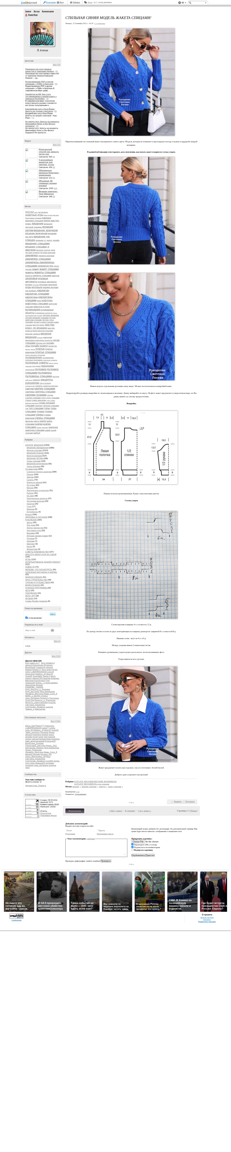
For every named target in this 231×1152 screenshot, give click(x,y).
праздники (47, 365)
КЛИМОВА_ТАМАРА (34, 687)
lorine (27, 672)
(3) (54, 178)
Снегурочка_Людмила (35, 707)
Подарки (30, 538)
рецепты (47, 379)
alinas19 (29, 665)
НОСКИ (29, 212)
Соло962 (49, 761)
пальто (27, 349)
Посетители (45, 813)
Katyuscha (49, 726)
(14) (55, 188)
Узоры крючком (33, 466)
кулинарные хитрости (43, 313)
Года (47, 681)
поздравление (33, 357)
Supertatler (37, 676)
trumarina (55, 739)
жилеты (29, 275)
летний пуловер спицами (43, 322)
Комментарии (48, 11)
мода (35, 331)
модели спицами (45, 331)
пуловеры (45, 372)
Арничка (47, 678)
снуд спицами (52, 398)
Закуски (30, 477)
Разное (30, 474)
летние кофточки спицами (40, 319)
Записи (28, 11)
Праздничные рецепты (37, 498)
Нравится (178, 801)
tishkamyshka (45, 739)
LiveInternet (29, 3)
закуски (55, 275)
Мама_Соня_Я (50, 694)
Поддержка (179, 2)
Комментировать (75, 811)
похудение (36, 366)
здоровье (31, 278)
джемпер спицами (38, 258)
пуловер (41, 369)
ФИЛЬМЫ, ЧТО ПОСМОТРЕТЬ (38, 570)
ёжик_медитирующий (34, 741)
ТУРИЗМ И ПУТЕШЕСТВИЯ (37, 582)
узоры (40, 414)
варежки (46, 218)
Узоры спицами (34, 461)
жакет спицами (49, 269)
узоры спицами (45, 418)
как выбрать (31, 291)
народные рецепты (43, 340)
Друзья (36, 11)
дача (53, 250)
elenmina (37, 735)
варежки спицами (34, 220)
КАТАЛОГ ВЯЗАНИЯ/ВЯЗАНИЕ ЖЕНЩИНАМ (95, 781)
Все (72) (56, 145)
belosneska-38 (39, 665)
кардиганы (31, 297)
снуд (43, 398)
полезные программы (34, 360)
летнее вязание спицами (37, 318)
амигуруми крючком (51, 215)
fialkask (28, 670)
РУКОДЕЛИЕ (31, 520)
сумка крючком (38, 400)
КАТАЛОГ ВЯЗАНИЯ (34, 445)
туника (40, 411)
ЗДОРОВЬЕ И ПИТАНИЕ (36, 517)
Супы (29, 506)
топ (26, 408)
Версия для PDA (207, 918)
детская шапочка (47, 253)
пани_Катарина (32, 698)
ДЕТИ (27, 590)
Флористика (32, 549)
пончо (51, 363)
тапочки (38, 405)
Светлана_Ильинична (35, 705)
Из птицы (31, 485)
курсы (55, 313)
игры (28, 287)
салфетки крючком (50, 386)
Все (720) (56, 656)
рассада (55, 376)
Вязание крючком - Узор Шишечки (48, 192)
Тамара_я (29, 709)
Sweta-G (46, 676)
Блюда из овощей (35, 482)
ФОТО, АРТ (30, 596)
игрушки (36, 285)
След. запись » (144, 811)
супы (48, 400)
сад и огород (45, 383)
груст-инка (30, 763)
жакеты (29, 272)
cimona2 (49, 667)
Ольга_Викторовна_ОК (35, 757)
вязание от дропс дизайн (47, 240)
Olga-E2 (49, 674)
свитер (29, 388)
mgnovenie (30, 674)
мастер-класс (39, 325)
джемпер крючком (46, 256)
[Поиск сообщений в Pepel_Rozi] (53, 614)
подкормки (41, 355)
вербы (57, 761)
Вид (184, 3)
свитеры (29, 391)
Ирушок (39, 685)
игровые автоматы (36, 280)
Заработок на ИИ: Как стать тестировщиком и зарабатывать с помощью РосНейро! (41, 96)
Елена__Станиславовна (47, 683)
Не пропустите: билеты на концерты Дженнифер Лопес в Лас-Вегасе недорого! (42, 124)
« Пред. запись (115, 811)
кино (39, 300)
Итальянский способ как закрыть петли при (49, 151)
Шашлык (30, 509)
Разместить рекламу (207, 922)
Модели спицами (34, 450)
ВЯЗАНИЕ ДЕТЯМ (35, 458)
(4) (54, 157)
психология (29, 370)
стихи (28, 400)
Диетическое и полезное (38, 490)
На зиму (30, 496)
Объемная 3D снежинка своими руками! (48, 183)
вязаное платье (43, 250)
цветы (36, 421)
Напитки (30, 504)
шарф (47, 430)
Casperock (40, 667)
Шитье (30, 522)
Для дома (31, 525)
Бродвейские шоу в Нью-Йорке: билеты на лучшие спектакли (40, 110)
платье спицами (45, 352)
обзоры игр (41, 343)
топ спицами (36, 408)
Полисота (44, 698)
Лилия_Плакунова (33, 750)
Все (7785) (55, 721)
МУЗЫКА (29, 598)
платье (40, 348)
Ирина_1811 (51, 746)
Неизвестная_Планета (35, 786)
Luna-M (50, 672)
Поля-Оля (29, 700)
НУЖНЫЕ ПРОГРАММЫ (36, 588)
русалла (52, 703)
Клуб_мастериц (32, 692)
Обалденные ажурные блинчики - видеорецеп (49, 172)
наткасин (29, 765)
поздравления (48, 358)
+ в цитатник (99, 23)
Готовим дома (31, 469)
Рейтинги (76, 2)
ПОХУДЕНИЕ (31, 593)
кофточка (47, 300)
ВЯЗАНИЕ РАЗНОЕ (35, 453)
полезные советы (36, 362)
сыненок (49, 707)
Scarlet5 (28, 676)
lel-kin (55, 670)
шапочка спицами (34, 430)
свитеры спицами (45, 391)
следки (50, 395)
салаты (38, 386)
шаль (43, 421)
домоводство (45, 266)
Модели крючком (34, 456)
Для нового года (34, 530)
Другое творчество (35, 528)
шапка (39, 424)
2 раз (77, 792)
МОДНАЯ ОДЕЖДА (33, 577)
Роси (48, 757)
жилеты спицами (42, 275)
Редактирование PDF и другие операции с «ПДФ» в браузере (39, 83)
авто (36, 212)
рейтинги (28, 380)
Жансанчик (30, 685)
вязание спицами (37, 243)
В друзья (44, 50)
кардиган (43, 290)
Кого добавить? (48, 663)
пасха (33, 349)
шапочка (53, 427)
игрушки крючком (48, 284)
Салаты (30, 480)
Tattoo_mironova (32, 732)
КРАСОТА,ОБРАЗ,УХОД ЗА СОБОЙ (40, 554)
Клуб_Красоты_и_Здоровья (37, 689)
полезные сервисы (50, 360)
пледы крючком (31, 355)
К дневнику (130, 811)
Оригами (30, 541)
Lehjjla (52, 728)
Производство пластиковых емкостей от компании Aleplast (39, 70)
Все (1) (57, 641)
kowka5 (45, 735)
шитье (36, 432)
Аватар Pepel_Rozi (42, 33)
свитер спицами (44, 388)
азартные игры (34, 214)
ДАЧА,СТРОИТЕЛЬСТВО (36, 580)
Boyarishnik (30, 667)
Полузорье (54, 698)
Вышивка (31, 533)
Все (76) (56, 65)
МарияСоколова (32, 754)
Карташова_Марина (34, 748)
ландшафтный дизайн (33, 315)
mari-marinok (49, 737)
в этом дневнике (34, 618)
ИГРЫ (28, 559)
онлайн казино (39, 345)
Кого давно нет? (32, 663)
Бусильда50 (39, 681)
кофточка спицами (36, 303)
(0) (56, 71)
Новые (194, 811)
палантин (52, 346)
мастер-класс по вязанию (40, 326)
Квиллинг (31, 544)
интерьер (37, 287)
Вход (62, 2)
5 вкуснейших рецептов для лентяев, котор (46, 162)
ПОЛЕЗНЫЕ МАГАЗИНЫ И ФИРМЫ (41, 572)
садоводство (30, 386)
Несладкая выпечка (35, 501)
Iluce (44, 670)
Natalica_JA (40, 674)
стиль (27, 646)
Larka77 (45, 728)
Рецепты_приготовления (36, 703)
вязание (38, 223)
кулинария (32, 309)
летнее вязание (51, 315)
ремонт (36, 380)
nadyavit (35, 739)
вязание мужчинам (36, 233)
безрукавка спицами (33, 218)
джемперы (32, 262)
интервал (50, 763)
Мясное (30, 488)
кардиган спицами (37, 293)
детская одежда (32, 253)
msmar (28, 739)
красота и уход (41, 306)
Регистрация (51, 2)
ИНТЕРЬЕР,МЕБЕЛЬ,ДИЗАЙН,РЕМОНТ (42, 562)
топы (47, 408)
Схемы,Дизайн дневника (36, 601)
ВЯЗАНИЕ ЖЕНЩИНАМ (37, 448)
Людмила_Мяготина (34, 694)
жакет (35, 269)
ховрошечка (40, 709)
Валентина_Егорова (34, 743)
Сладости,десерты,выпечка (39, 472)
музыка (40, 337)
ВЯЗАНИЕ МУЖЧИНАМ (37, 464)
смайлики (91, 839)
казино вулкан (50, 287)
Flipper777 (36, 670)
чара (27, 768)
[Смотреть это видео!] (32, 153)
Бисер (29, 546)
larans (49, 670)
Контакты (207, 920)
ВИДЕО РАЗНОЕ (32, 585)
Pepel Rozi (26, 15)
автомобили (43, 212)
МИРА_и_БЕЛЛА (32, 696)
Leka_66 (29, 730)
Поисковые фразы (48, 815)
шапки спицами (42, 427)
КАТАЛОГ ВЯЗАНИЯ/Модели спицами (91, 784)
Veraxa (52, 732)
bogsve (49, 665)
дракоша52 (30, 683)
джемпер (31, 255)
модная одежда (32, 334)
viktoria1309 (37, 678)
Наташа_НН (46, 754)
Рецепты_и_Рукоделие (45, 700)
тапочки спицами (51, 405)
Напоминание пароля (105, 834)
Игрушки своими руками (37, 536)
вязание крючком (46, 230)
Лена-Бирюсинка (47, 692)
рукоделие (32, 383)
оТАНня (44, 696)
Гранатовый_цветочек (35, 746)
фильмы (29, 421)
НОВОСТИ (30, 567)
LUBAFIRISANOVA (39, 672)
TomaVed (44, 732)
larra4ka (28, 737)
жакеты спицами (45, 272)
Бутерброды (32, 512)
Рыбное (30, 493)
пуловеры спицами (38, 376)
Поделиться (190, 801)
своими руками (36, 394)
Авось (90, 2)
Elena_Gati (30, 726)
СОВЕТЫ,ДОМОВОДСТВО (37, 552)
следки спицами (33, 398)
